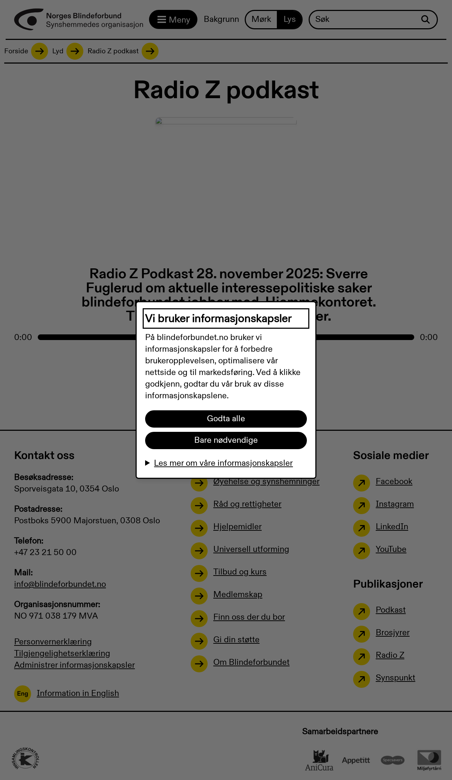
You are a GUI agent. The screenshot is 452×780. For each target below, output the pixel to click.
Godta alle (226, 418)
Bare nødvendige (226, 440)
